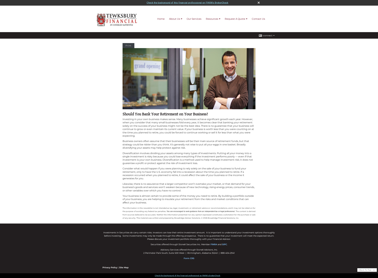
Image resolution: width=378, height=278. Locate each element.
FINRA (214, 244)
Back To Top (365, 270)
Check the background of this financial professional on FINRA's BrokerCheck (187, 2)
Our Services (194, 18)
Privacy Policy (109, 267)
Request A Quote (235, 18)
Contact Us (258, 18)
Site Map (124, 267)
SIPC (224, 244)
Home (161, 18)
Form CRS (189, 258)
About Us (174, 18)
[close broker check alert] (259, 2)
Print (128, 45)
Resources (212, 18)
